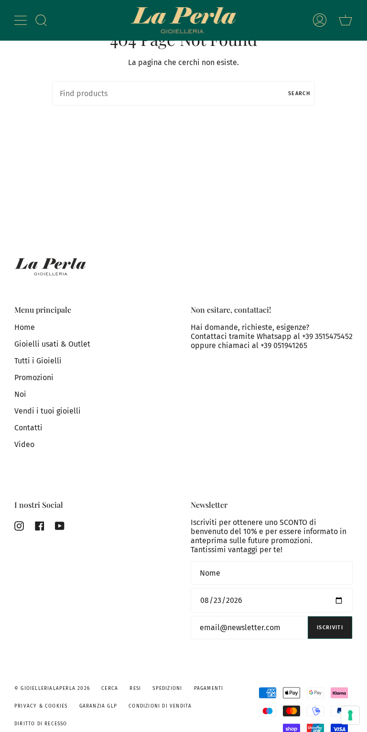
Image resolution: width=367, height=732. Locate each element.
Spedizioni (167, 688)
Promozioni (34, 377)
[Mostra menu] (21, 20)
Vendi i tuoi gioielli (47, 410)
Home (24, 327)
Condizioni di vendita (160, 706)
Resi (135, 688)
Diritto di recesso (40, 724)
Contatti (28, 427)
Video (24, 444)
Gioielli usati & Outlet (52, 344)
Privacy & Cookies (40, 706)
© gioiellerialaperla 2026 (52, 688)
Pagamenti (209, 688)
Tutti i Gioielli (38, 360)
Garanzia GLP (98, 706)
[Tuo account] (320, 20)
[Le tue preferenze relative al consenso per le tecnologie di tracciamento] (350, 715)
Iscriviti (330, 627)
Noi (20, 394)
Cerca (109, 688)
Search (299, 93)
